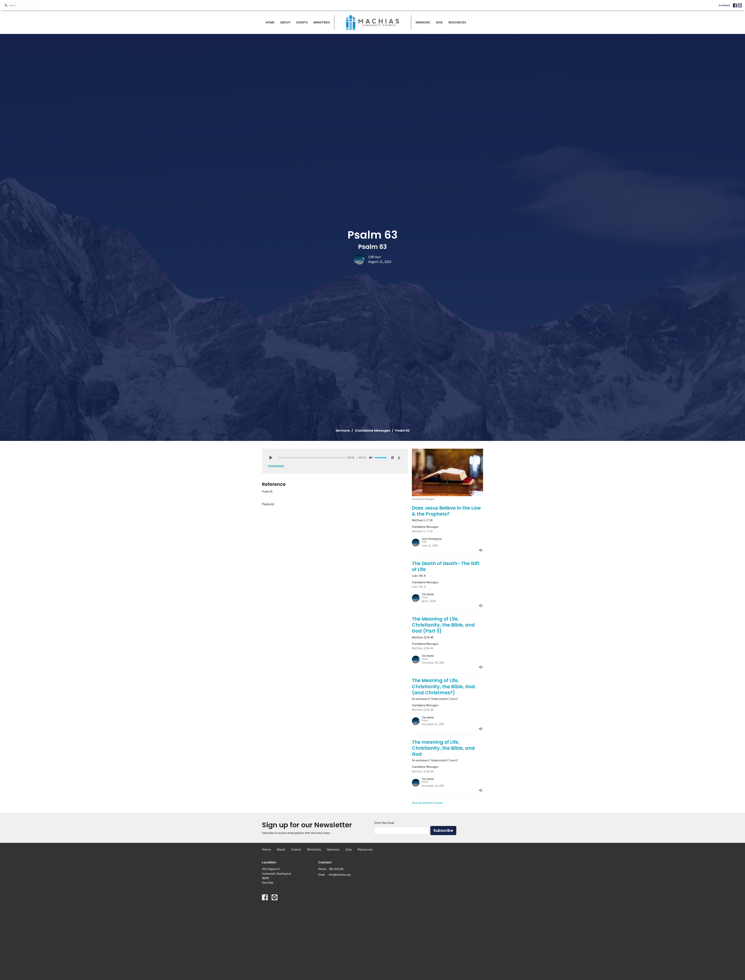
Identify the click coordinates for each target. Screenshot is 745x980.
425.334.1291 (336, 869)
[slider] (311, 458)
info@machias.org (340, 874)
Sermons (422, 22)
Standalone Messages (372, 430)
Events (302, 22)
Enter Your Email (384, 823)
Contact (724, 5)
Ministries (322, 22)
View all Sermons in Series (427, 803)
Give (439, 22)
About (285, 22)
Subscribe (443, 830)
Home (270, 22)
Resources (457, 22)
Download (276, 466)
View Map (267, 882)
